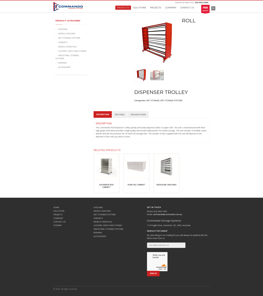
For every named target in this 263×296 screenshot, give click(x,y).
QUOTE (205, 9)
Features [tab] (120, 114)
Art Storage (152, 100)
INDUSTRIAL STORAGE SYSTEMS (67, 57)
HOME (56, 207)
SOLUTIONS (58, 211)
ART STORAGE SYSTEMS (171, 100)
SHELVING (62, 29)
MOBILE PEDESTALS (67, 46)
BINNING (62, 62)
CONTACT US (59, 221)
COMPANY (58, 218)
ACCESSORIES (64, 67)
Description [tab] (102, 114)
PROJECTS (58, 214)
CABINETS (63, 42)
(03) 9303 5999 (201, 3)
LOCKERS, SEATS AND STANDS (72, 51)
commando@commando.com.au (167, 214)
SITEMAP (57, 225)
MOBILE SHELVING (66, 33)
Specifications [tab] (138, 114)
